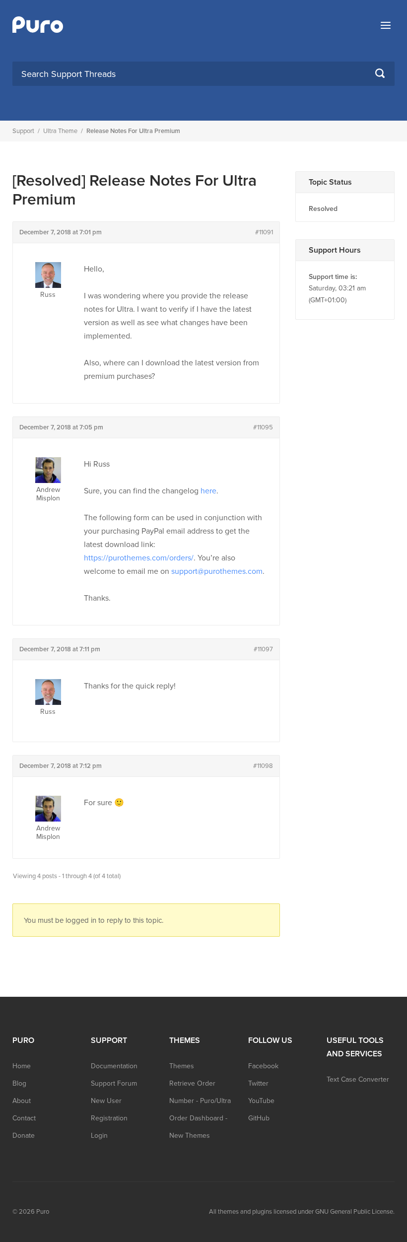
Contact (24, 1118)
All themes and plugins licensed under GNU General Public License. (302, 1212)
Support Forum (114, 1083)
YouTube (261, 1101)
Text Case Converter (358, 1079)
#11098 (263, 766)
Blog (19, 1083)
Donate (23, 1135)
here (208, 491)
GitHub (259, 1118)
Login (99, 1135)
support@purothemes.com (217, 571)
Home (21, 1066)
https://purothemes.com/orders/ (139, 558)
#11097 (263, 649)
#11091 (264, 232)
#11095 (263, 427)
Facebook (263, 1066)
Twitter (258, 1083)
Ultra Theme (60, 131)
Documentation (114, 1066)
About (21, 1101)
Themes (181, 1066)
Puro (42, 1212)
